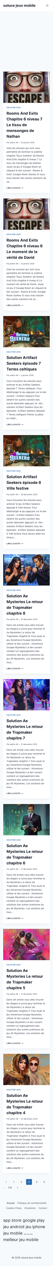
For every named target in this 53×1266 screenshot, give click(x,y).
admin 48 (14, 142)
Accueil (11, 1203)
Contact (42, 1208)
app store (12, 1220)
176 (10, 1187)
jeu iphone (35, 1226)
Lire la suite (15, 188)
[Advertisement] (26, 39)
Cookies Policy (14, 1208)
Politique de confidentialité (31, 1203)
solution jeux (14, 107)
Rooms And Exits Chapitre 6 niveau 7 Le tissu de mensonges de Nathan (24, 125)
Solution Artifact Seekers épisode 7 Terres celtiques (24, 363)
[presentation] (26, 87)
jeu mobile (13, 1233)
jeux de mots (28, 1234)
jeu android (13, 1226)
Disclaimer (30, 1208)
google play (34, 1220)
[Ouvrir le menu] (47, 5)
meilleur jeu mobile (20, 1239)
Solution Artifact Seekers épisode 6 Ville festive (24, 482)
